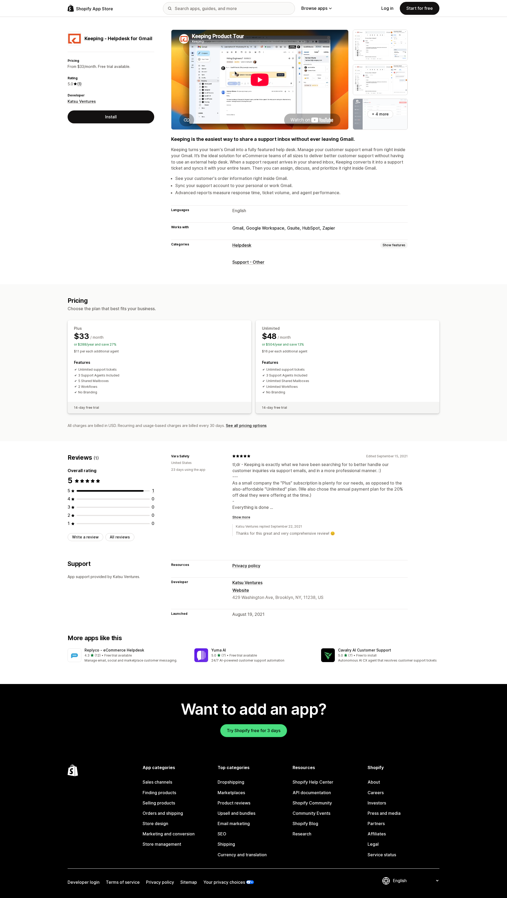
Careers (376, 792)
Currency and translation (242, 854)
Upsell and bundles (236, 813)
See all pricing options (246, 425)
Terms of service (123, 882)
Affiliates (377, 833)
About (374, 782)
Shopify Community (312, 803)
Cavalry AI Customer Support (364, 650)
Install (111, 116)
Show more (241, 517)
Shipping (226, 844)
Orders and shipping (163, 813)
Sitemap (188, 882)
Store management (162, 844)
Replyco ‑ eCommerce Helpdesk (114, 650)
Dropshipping (231, 782)
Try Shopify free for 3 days (253, 730)
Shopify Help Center (313, 782)
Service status (382, 854)
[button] (127, 655)
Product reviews (234, 803)
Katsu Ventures (82, 101)
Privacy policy (246, 565)
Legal (373, 844)
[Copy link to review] (192, 456)
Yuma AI (218, 650)
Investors (377, 803)
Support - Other (248, 262)
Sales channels (157, 782)
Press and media (384, 813)
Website (240, 590)
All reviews (120, 537)
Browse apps (314, 8)
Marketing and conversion (169, 833)
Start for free (419, 8)
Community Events (311, 813)
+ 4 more (380, 114)
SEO (222, 833)
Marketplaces (231, 792)
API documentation (312, 792)
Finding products (159, 792)
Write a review (85, 537)
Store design (155, 823)
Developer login (84, 882)
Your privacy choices (224, 882)
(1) (79, 84)
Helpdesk (241, 245)
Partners (376, 823)
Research (302, 833)
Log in (387, 8)
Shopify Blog (305, 823)
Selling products (159, 803)
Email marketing (234, 823)
